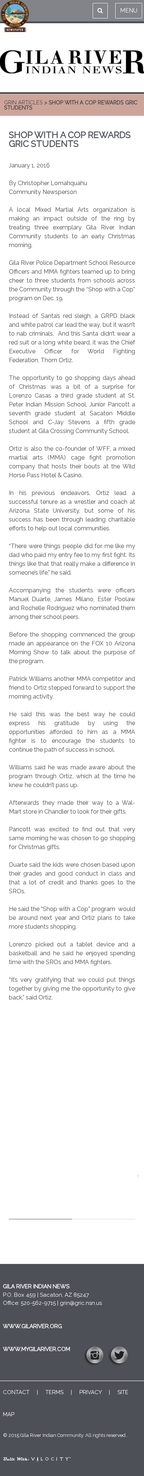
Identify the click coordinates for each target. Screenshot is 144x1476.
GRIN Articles (23, 102)
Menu (128, 10)
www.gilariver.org (32, 1326)
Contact (16, 1392)
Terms (54, 1392)
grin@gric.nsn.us (81, 1303)
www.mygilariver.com (36, 1349)
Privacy (90, 1392)
